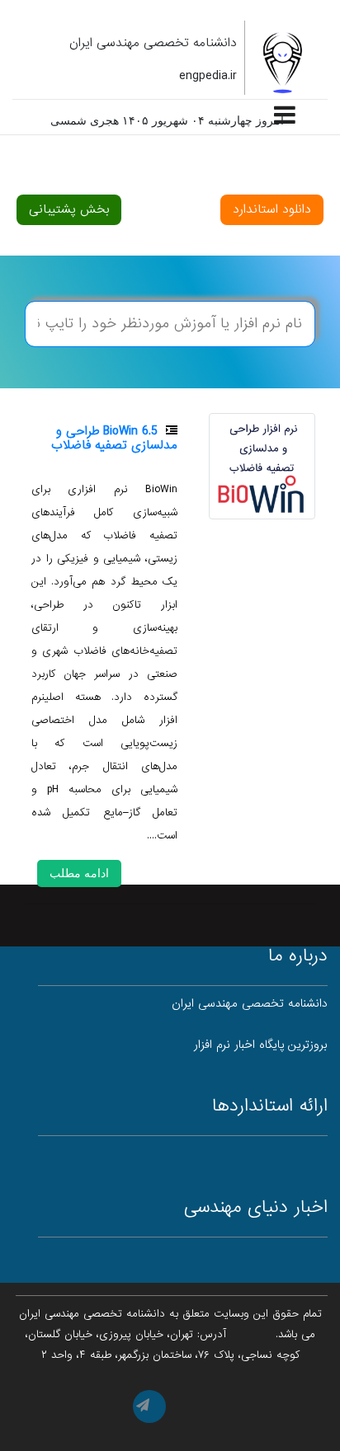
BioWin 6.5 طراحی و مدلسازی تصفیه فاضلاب (114, 438)
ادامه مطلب (79, 873)
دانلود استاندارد (272, 209)
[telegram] (149, 1406)
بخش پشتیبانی (69, 209)
